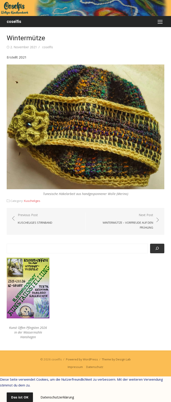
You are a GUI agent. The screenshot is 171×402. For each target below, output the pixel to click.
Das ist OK (19, 397)
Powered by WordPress (82, 359)
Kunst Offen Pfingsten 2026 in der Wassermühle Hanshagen (28, 332)
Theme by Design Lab (116, 359)
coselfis (14, 21)
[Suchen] (157, 248)
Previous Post (35, 219)
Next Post (128, 221)
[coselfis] (85, 8)
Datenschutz (94, 367)
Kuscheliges (32, 201)
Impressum (75, 367)
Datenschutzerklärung (57, 397)
